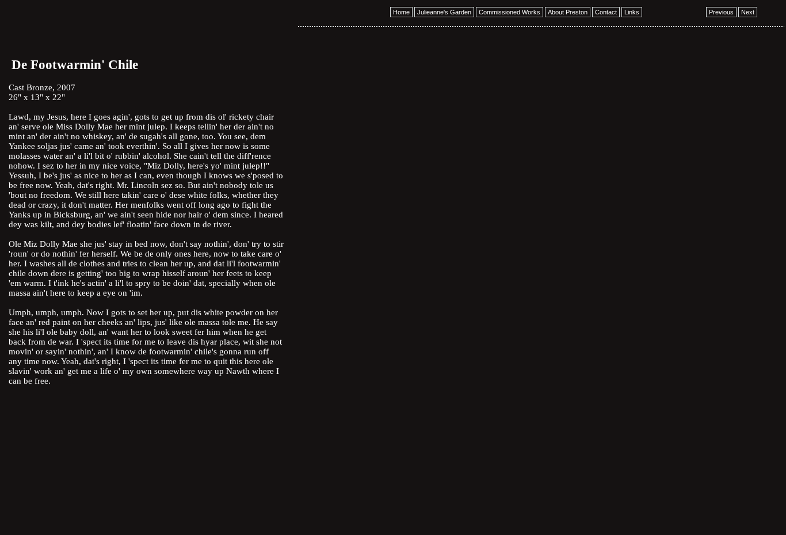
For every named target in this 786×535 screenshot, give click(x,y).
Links (631, 12)
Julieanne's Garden (444, 12)
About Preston (567, 12)
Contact (606, 12)
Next (747, 12)
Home (401, 12)
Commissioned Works (509, 12)
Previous (721, 12)
